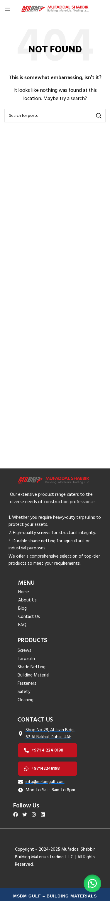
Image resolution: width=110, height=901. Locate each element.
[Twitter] (25, 814)
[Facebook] (15, 814)
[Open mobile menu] (7, 9)
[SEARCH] (99, 115)
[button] (92, 883)
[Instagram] (34, 814)
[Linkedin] (42, 814)
